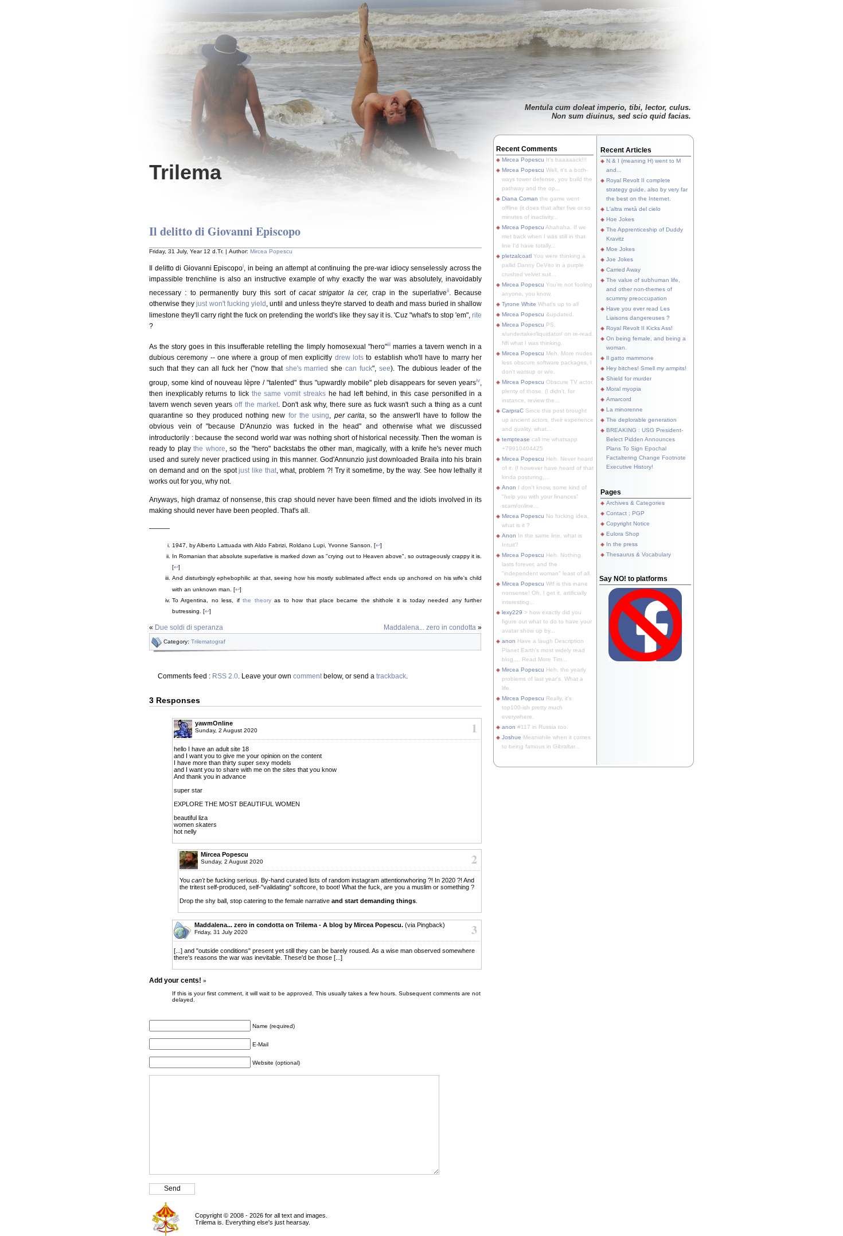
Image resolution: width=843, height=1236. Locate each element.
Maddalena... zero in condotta (430, 627)
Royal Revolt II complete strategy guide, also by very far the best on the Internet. (647, 189)
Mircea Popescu (271, 251)
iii (389, 344)
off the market (256, 405)
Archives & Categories (635, 503)
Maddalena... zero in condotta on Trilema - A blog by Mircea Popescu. (298, 924)
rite (477, 315)
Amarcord (618, 399)
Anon (509, 487)
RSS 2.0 (225, 676)
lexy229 (512, 612)
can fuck (358, 368)
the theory (257, 600)
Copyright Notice (628, 523)
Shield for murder (628, 378)
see (385, 368)
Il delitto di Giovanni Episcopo (224, 231)
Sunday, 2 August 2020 (226, 730)
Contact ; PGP (625, 513)
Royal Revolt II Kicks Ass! (639, 328)
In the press (622, 544)
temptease (516, 439)
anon (509, 641)
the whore (209, 449)
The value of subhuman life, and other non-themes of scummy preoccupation (643, 289)
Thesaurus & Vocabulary (638, 554)
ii (448, 290)
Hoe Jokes (620, 219)
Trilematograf (208, 641)
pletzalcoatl (517, 256)
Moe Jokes (620, 249)
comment (307, 676)
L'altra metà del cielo (633, 209)
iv (478, 380)
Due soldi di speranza (189, 627)
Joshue (511, 737)
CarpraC (513, 410)
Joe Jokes (619, 259)
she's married (307, 368)
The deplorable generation (641, 420)
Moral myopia (623, 389)
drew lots (349, 358)
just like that (257, 470)
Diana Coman (520, 198)
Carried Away (623, 269)
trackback (391, 676)
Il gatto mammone (630, 358)
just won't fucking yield (231, 304)
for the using (309, 415)
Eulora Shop (622, 534)
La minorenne (624, 409)
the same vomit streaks (289, 394)
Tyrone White (519, 304)
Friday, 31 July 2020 (221, 932)
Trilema (185, 172)
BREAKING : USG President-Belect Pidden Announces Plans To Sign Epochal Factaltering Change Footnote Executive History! (646, 448)
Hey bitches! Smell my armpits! (646, 368)
